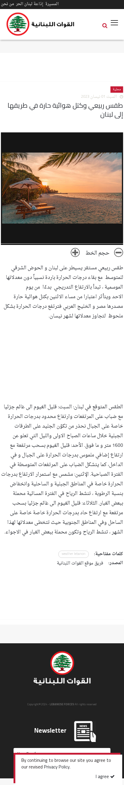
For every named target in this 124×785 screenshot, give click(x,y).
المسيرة (52, 4)
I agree (103, 777)
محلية (117, 89)
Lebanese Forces (40, 24)
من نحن (7, 4)
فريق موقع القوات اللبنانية (80, 563)
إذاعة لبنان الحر (29, 4)
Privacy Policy (57, 767)
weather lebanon (73, 554)
